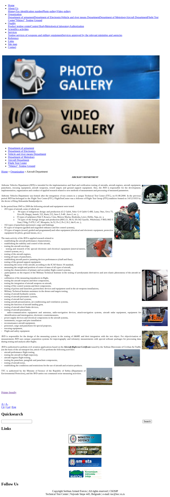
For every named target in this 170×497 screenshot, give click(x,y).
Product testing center (19, 26)
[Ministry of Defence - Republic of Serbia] (85, 442)
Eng (14, 407)
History (12, 11)
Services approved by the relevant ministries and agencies (92, 35)
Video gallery (64, 11)
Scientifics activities (18, 29)
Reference (13, 38)
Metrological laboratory (57, 26)
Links (11, 41)
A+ (3, 404)
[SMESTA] (85, 466)
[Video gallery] (81, 142)
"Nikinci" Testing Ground (28, 20)
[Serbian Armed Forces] (85, 454)
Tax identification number (29, 11)
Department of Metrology (112, 17)
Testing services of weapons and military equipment (35, 35)
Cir (3, 407)
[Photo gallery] (81, 98)
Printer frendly (8, 392)
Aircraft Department (136, 17)
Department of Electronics (47, 17)
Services (12, 32)
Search (147, 421)
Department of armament (21, 17)
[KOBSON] (85, 477)
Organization (15, 14)
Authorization (77, 26)
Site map (12, 44)
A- (6, 404)
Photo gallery (50, 11)
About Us (13, 8)
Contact (12, 47)
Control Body (38, 26)
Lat (8, 407)
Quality (12, 23)
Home (11, 5)
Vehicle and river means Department (80, 17)
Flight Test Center (17, 163)
